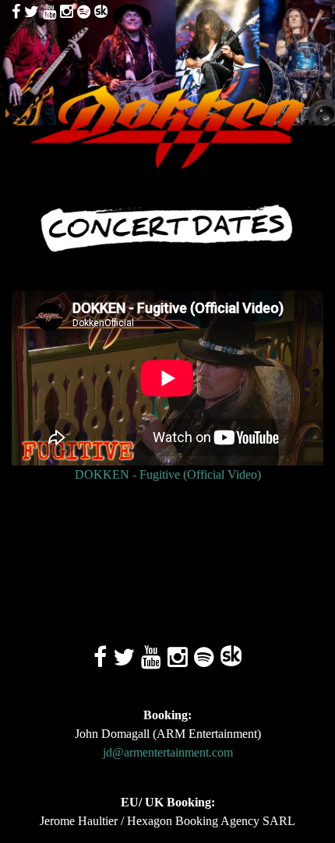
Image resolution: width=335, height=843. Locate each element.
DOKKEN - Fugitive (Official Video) (168, 474)
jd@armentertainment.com (168, 752)
